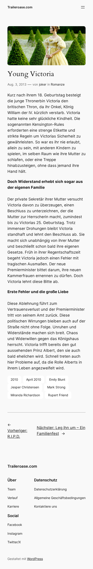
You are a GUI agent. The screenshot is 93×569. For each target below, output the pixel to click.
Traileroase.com (20, 7)
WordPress (35, 559)
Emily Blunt (57, 379)
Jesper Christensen (25, 387)
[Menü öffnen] (83, 7)
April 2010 (33, 379)
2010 (14, 379)
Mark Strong (56, 387)
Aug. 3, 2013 (16, 84)
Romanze (58, 84)
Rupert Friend (58, 395)
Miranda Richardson (25, 395)
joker (42, 84)
